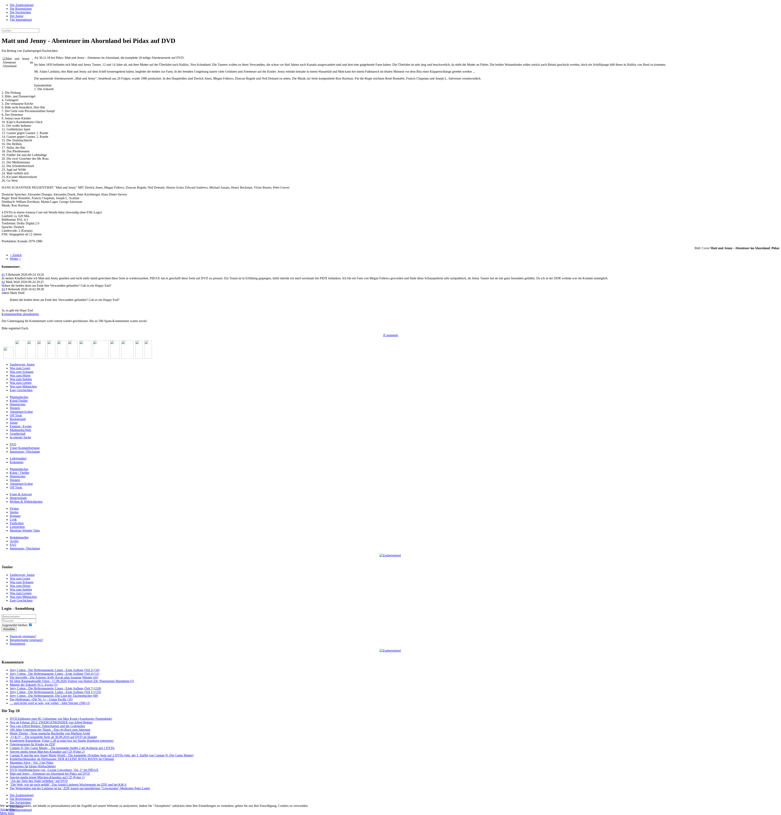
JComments (390, 335)
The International (21, 19)
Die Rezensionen (21, 8)
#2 (3, 282)
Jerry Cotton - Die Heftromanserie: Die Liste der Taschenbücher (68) (54, 695)
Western (15, 408)
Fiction (14, 508)
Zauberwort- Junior (22, 364)
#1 (3, 274)
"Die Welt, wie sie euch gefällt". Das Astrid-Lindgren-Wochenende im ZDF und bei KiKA (68, 784)
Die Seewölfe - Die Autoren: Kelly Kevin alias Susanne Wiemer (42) (54, 677)
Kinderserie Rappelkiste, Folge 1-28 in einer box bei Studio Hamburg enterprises (61, 740)
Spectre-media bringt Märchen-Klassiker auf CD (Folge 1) (47, 777)
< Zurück (16, 255)
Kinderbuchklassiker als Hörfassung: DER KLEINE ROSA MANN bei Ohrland (62, 759)
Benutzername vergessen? (26, 640)
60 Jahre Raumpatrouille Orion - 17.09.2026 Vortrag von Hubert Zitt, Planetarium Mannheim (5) (72, 681)
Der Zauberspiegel (22, 5)
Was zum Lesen (20, 368)
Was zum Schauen (21, 372)
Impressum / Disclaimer (25, 451)
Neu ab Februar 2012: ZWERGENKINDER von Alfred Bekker (51, 722)
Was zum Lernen (21, 383)
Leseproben (17, 527)
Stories (14, 512)
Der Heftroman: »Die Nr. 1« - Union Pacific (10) (41, 699)
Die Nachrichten (20, 12)
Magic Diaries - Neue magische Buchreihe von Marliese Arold (50, 733)
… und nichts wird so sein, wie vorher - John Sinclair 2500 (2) (50, 703)
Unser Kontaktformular (25, 448)
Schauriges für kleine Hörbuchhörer (33, 766)
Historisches (17, 404)
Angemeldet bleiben (14, 625)
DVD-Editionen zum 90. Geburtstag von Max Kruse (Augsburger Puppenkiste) (61, 718)
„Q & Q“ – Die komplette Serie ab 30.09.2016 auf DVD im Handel (53, 737)
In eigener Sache (20, 437)
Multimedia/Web (20, 430)
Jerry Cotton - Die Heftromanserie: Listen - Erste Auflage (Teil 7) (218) (55, 688)
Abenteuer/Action (21, 411)
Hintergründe (18, 498)
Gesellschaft (17, 433)
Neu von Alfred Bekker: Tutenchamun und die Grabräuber (47, 726)
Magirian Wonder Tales (25, 530)
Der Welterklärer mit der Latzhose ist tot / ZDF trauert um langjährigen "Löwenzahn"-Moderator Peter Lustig (80, 788)
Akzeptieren (8, 809)
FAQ (13, 444)
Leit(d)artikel (18, 458)
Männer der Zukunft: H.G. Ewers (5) (33, 684)
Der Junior (16, 16)
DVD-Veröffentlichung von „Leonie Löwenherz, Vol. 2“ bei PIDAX (54, 770)
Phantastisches (19, 397)
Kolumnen (16, 462)
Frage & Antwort (21, 494)
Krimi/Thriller (19, 400)
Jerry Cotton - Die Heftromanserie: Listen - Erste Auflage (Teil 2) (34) (54, 670)
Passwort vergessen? (23, 636)
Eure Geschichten (21, 390)
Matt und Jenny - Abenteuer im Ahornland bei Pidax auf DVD (50, 773)
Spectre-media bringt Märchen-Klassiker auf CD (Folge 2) (47, 751)
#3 (3, 289)
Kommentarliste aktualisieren (20, 314)
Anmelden (9, 629)
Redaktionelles (19, 537)
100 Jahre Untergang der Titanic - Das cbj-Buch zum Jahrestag (50, 729)
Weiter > (15, 258)
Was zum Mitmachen (23, 386)
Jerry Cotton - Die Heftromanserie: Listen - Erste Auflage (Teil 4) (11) (54, 673)
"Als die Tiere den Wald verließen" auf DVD (39, 781)
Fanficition (17, 523)
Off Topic (16, 415)
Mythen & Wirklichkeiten (26, 501)
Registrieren (17, 643)
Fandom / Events (21, 426)
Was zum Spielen (21, 379)
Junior (14, 422)
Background (18, 419)
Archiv (14, 541)
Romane (15, 516)
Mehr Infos (7, 813)
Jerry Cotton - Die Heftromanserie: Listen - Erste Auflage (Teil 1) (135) (55, 692)
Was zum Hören (20, 375)
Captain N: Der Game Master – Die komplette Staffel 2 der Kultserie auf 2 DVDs (62, 748)
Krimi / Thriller (19, 472)
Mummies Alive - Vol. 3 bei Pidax (31, 762)
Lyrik (13, 519)
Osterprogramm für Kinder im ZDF (32, 744)
